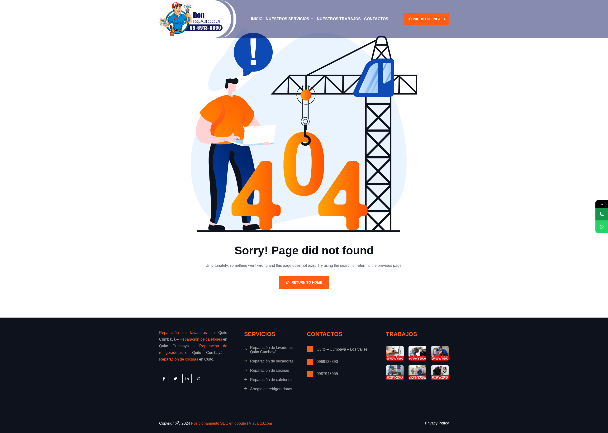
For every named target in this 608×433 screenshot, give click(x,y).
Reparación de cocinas (178, 359)
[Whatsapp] (198, 378)
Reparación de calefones (201, 339)
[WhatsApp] (601, 226)
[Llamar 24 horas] (601, 214)
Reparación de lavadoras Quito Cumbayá (271, 350)
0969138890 (328, 362)
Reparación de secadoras (272, 361)
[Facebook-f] (163, 378)
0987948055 (327, 374)
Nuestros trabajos (339, 19)
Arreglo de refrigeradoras (271, 389)
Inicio (256, 19)
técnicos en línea (424, 19)
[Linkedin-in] (187, 378)
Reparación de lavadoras (183, 333)
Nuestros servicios (287, 19)
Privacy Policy (437, 423)
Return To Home (307, 282)
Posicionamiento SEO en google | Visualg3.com (231, 423)
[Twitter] (175, 378)
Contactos (376, 19)
